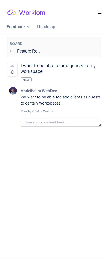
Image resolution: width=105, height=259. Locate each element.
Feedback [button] (17, 27)
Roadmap (46, 27)
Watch (47, 111)
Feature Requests (32, 51)
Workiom (32, 12)
